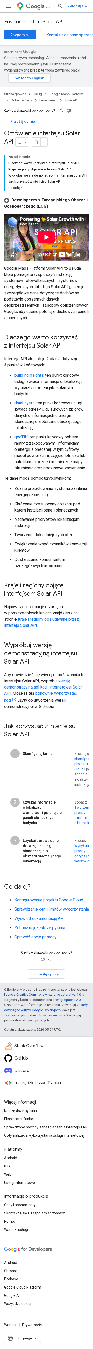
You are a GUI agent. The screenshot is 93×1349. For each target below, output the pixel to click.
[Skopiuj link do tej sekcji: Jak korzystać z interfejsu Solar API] (34, 734)
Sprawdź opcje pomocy (35, 936)
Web (7, 1174)
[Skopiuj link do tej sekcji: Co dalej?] (35, 887)
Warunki (10, 1325)
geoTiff (21, 437)
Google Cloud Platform (22, 1287)
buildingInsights (28, 375)
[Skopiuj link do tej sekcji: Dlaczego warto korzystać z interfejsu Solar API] (67, 346)
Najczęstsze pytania (20, 1111)
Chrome (10, 1271)
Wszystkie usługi (17, 1304)
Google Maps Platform (66, 94)
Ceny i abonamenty (20, 1205)
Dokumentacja (22, 100)
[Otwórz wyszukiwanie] (60, 6)
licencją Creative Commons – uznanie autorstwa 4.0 (42, 995)
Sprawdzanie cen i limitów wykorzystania (51, 909)
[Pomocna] (61, 110)
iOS (7, 1166)
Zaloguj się (77, 6)
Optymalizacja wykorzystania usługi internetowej (44, 1135)
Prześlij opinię (23, 121)
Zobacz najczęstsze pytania (39, 927)
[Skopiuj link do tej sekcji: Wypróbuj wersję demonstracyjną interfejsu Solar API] (34, 662)
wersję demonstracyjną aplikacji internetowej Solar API (43, 687)
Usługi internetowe (19, 1182)
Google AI (12, 1295)
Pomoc (10, 1221)
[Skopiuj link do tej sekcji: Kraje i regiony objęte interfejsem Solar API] (67, 594)
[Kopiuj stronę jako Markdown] (36, 142)
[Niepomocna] (69, 110)
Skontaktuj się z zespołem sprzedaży (34, 1213)
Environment (19, 22)
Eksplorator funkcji (19, 1119)
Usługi (38, 94)
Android (10, 1158)
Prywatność (32, 1325)
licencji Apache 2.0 (67, 1000)
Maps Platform (49, 6)
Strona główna (15, 94)
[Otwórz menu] (8, 6)
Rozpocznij (20, 34)
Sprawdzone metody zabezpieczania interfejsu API (46, 1127)
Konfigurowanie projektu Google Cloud (48, 899)
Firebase (11, 1279)
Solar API (53, 22)
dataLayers (24, 403)
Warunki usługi (16, 1230)
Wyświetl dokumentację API (39, 918)
